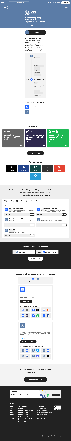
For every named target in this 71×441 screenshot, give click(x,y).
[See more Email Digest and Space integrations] (25, 315)
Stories (11, 410)
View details (7, 214)
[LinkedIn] (46, 436)
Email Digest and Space (23, 414)
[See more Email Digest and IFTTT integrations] (25, 309)
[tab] (5, 201)
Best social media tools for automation (44, 426)
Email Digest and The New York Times (25, 410)
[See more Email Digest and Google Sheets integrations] (46, 315)
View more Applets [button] (35, 153)
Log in (58, 2)
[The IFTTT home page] (4, 2)
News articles (37, 55)
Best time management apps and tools (44, 412)
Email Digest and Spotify (23, 416)
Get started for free (35, 379)
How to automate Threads (42, 422)
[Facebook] (43, 436)
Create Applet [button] (35, 259)
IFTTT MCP (12, 414)
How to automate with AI (41, 408)
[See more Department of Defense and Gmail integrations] (25, 356)
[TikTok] (58, 436)
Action (11, 210)
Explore (49, 2)
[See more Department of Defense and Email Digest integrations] (25, 350)
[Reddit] (60, 436)
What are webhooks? (41, 418)
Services (11, 408)
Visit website (22, 338)
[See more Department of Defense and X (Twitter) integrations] (46, 356)
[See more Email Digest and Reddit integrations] (46, 309)
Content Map (12, 418)
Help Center (12, 416)
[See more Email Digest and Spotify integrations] (35, 315)
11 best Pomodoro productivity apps (44, 420)
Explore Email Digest (26, 301)
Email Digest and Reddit (23, 412)
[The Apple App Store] (57, 406)
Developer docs (13, 424)
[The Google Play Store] (57, 409)
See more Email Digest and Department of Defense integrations (35, 281)
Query (11, 220)
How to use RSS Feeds (41, 416)
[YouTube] (52, 436)
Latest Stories (40, 406)
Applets (11, 412)
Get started (65, 2)
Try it (32, 214)
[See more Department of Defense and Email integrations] (46, 350)
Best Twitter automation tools (42, 410)
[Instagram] (49, 436)
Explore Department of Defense (28, 341)
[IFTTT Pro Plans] (32, 25)
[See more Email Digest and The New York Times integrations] (35, 309)
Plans (54, 2)
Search (11, 420)
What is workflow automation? (42, 414)
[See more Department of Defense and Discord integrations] (35, 356)
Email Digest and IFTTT (23, 408)
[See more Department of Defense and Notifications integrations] (35, 350)
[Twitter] (55, 436)
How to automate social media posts (44, 424)
